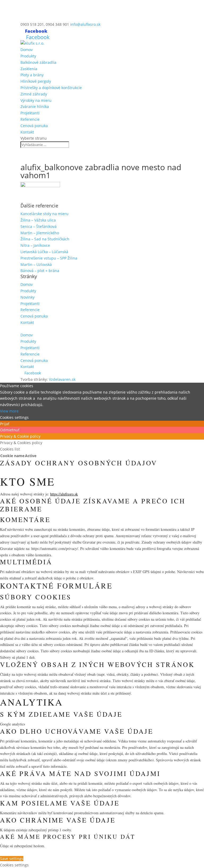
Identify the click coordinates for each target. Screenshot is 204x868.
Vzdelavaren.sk (62, 379)
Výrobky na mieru (36, 100)
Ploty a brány (32, 74)
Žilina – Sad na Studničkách (44, 238)
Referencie (30, 119)
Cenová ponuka (34, 125)
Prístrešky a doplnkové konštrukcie (51, 87)
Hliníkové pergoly (35, 81)
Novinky (27, 297)
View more (9, 411)
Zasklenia (28, 68)
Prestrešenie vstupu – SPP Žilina (48, 258)
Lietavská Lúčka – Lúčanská (44, 251)
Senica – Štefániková (38, 226)
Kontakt (27, 132)
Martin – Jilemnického (39, 232)
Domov (26, 49)
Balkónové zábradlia (38, 62)
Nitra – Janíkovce (35, 245)
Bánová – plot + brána (39, 270)
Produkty (28, 56)
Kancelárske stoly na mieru (44, 213)
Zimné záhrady (33, 94)
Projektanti (30, 112)
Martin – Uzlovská (36, 264)
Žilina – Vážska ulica (38, 220)
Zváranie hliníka (34, 106)
